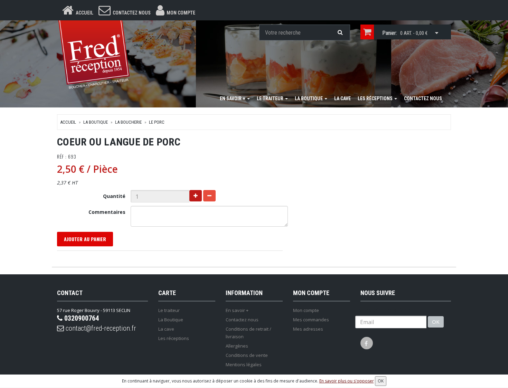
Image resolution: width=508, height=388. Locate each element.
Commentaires (106, 212)
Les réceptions (376, 98)
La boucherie (128, 122)
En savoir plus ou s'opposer (346, 381)
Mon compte (306, 310)
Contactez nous (423, 98)
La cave (342, 98)
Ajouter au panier (85, 239)
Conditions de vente (247, 355)
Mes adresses (308, 329)
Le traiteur (270, 98)
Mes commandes (311, 319)
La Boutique (309, 98)
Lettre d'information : (382, 310)
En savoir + (233, 98)
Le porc (156, 122)
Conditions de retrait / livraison (248, 333)
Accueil (68, 122)
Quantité (114, 196)
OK (436, 321)
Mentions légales (244, 364)
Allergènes (237, 346)
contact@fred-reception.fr (100, 328)
